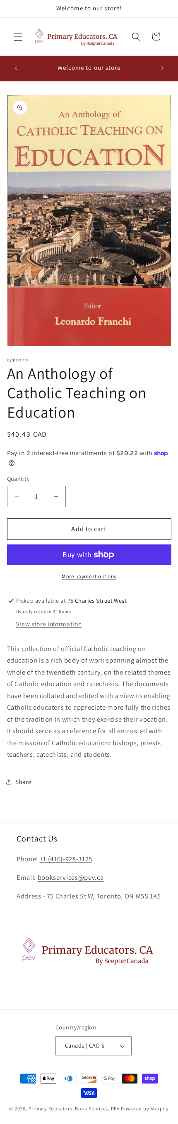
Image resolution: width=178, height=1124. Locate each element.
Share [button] (23, 781)
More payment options (89, 576)
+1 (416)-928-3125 (66, 858)
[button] (18, 36)
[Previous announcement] (16, 68)
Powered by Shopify (145, 1108)
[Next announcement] (162, 68)
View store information (49, 624)
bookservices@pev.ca (71, 877)
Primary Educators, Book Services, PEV (74, 1108)
